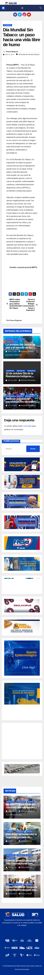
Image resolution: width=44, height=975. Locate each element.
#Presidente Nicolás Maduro (29, 54)
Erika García (26, 841)
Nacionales (21, 370)
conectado (27, 426)
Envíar (33, 449)
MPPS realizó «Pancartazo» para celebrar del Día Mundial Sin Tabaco (15, 303)
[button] (41, 8)
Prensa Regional (12, 51)
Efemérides (7, 25)
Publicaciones (11, 441)
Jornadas (10, 831)
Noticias (20, 396)
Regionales (29, 396)
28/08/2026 (12, 811)
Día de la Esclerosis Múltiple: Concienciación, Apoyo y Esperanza (28, 304)
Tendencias (31, 370)
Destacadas (10, 339)
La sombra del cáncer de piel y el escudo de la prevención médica (20, 347)
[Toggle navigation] (22, 8)
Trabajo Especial (12, 342)
